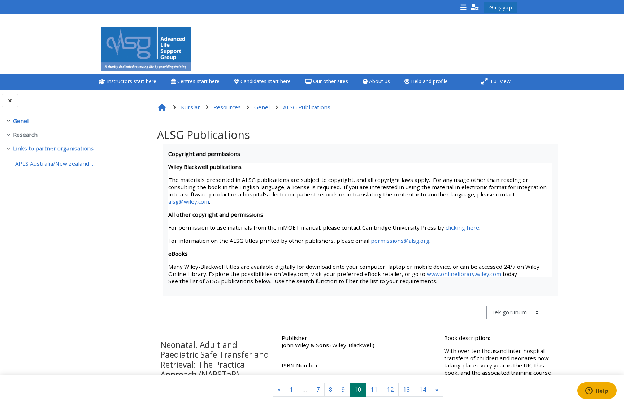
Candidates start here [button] (265, 81)
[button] (474, 7)
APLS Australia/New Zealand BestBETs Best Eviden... (56, 163)
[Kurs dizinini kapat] (10, 100)
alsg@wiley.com (188, 201)
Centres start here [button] (198, 81)
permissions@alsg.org (400, 240)
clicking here (462, 227)
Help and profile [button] (429, 81)
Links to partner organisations (53, 148)
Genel (21, 120)
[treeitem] (51, 121)
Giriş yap (500, 7)
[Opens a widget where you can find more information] (597, 391)
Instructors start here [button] (130, 81)
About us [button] (379, 81)
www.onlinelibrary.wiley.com (464, 273)
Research (25, 134)
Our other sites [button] (330, 81)
